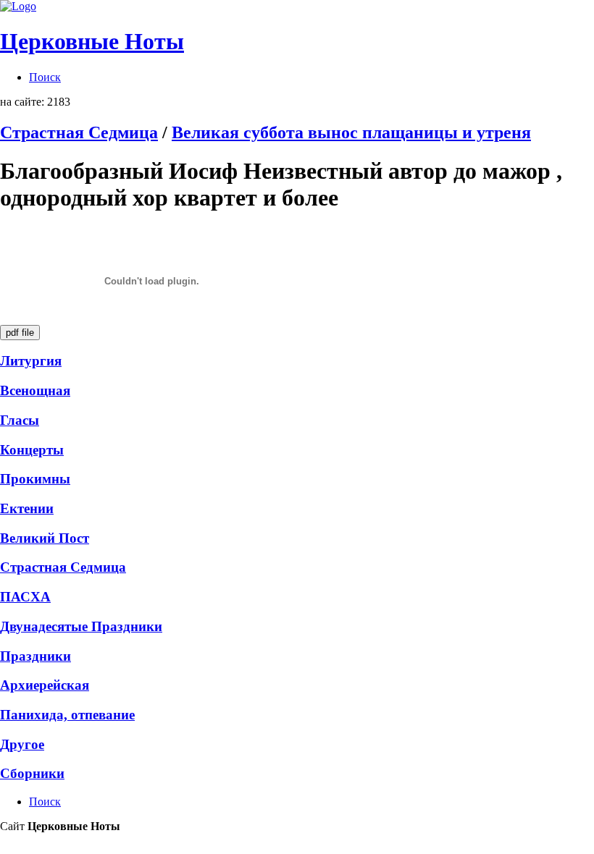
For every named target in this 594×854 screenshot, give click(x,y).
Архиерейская (44, 685)
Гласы (19, 420)
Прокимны (35, 478)
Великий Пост (44, 538)
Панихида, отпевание (67, 714)
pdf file (20, 332)
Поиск (45, 77)
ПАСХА (25, 596)
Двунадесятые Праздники (81, 626)
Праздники (35, 656)
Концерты (32, 449)
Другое (22, 744)
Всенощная (35, 390)
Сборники (32, 773)
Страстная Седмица (79, 132)
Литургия (31, 360)
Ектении (27, 508)
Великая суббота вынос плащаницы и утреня (351, 132)
